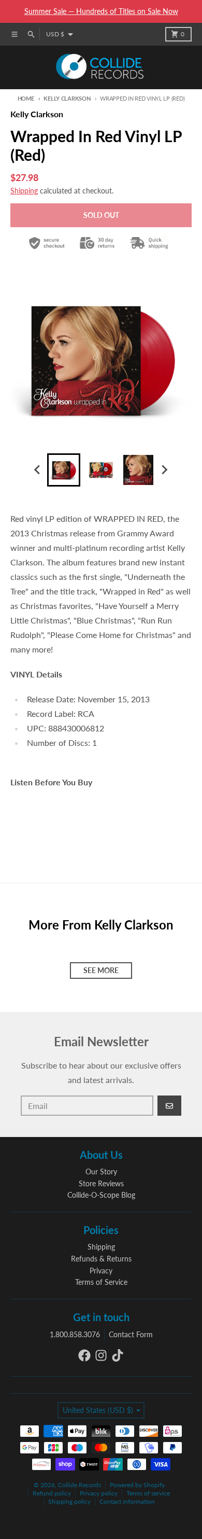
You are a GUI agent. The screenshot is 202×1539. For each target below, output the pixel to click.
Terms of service (148, 1493)
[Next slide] (164, 470)
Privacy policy (99, 1493)
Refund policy (52, 1493)
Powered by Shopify (137, 1485)
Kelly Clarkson (67, 98)
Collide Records (79, 1485)
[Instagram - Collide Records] (101, 1355)
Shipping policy (69, 1501)
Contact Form (131, 1334)
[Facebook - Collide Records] (84, 1355)
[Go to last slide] (38, 470)
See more (101, 970)
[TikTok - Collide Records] (117, 1355)
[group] (63, 470)
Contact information (127, 1501)
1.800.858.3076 (75, 1334)
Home (26, 98)
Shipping (24, 190)
